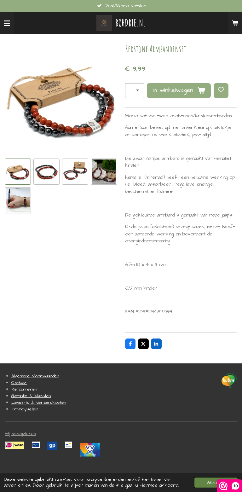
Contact (19, 382)
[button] (18, 172)
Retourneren (24, 389)
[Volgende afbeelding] (107, 100)
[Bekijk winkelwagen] (235, 23)
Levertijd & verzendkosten (38, 402)
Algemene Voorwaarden (35, 376)
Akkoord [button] (216, 482)
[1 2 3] (134, 90)
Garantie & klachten (31, 396)
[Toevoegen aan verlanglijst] (221, 90)
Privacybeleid (24, 409)
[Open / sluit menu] (7, 23)
